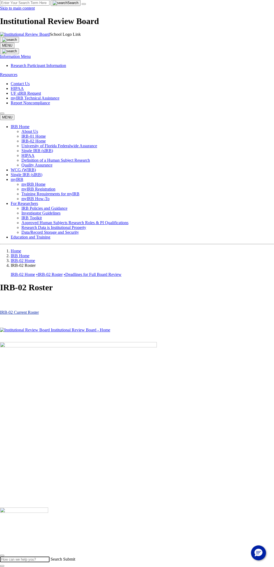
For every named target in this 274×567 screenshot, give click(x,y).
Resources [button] (8, 74)
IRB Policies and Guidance (44, 208)
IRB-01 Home (33, 136)
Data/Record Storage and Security (50, 232)
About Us (29, 131)
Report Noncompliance (30, 103)
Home (16, 251)
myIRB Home (33, 184)
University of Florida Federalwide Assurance (59, 146)
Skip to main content (17, 8)
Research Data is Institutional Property (53, 227)
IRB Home (20, 126)
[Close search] (84, 4)
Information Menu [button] (15, 56)
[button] (2, 113)
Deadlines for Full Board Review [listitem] (92, 274)
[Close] (2, 555)
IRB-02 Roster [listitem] (49, 274)
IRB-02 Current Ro (16, 312)
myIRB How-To (35, 198)
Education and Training (30, 237)
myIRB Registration (38, 189)
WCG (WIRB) (23, 170)
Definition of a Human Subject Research (55, 160)
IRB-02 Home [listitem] (23, 274)
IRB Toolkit (31, 218)
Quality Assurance (36, 165)
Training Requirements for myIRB (50, 194)
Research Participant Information (38, 65)
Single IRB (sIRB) (37, 150)
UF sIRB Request (26, 93)
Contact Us (20, 83)
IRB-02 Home (33, 141)
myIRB (17, 179)
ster (36, 312)
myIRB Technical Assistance (35, 98)
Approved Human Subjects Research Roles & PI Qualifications (74, 222)
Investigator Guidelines (40, 213)
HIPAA (17, 88)
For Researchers (24, 203)
